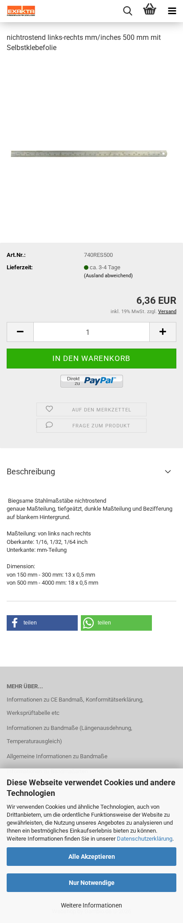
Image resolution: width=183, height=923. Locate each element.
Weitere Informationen (91, 905)
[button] (20, 332)
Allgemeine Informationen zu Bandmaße (57, 756)
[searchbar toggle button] (127, 11)
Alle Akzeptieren (91, 856)
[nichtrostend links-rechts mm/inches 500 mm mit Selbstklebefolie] (92, 127)
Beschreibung (31, 471)
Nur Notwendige (92, 882)
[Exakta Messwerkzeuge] (18, 11)
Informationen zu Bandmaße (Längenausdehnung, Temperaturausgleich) (69, 735)
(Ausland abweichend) (108, 276)
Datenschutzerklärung (144, 838)
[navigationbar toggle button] (172, 11)
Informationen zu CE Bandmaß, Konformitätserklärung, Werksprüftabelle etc (75, 706)
